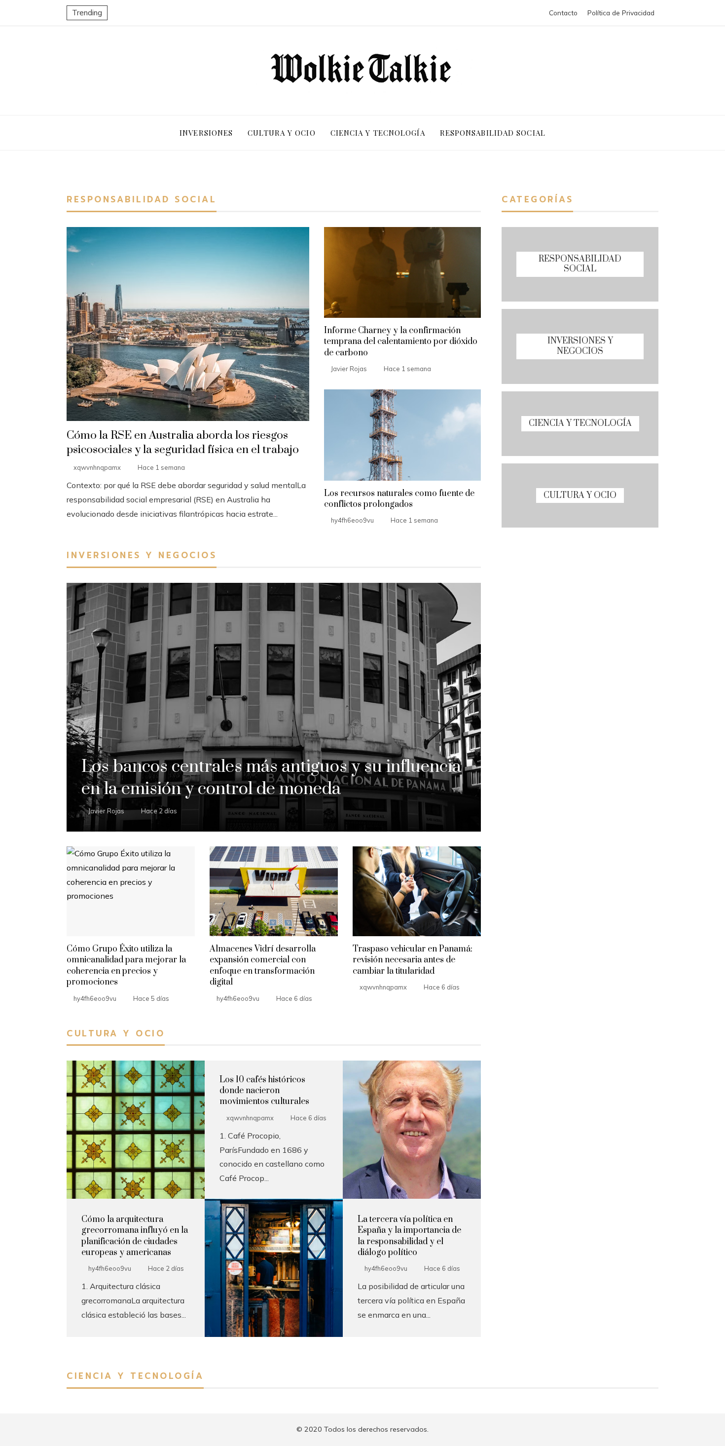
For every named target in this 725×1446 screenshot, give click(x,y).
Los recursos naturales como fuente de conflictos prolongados (399, 499)
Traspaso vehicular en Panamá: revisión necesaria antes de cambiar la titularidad (412, 960)
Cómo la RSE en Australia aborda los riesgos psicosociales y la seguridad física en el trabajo (183, 442)
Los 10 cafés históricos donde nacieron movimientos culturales (264, 1090)
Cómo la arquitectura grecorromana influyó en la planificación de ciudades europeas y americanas (134, 1236)
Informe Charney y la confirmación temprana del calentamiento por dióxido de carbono (400, 341)
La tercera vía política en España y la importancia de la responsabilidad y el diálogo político (409, 1236)
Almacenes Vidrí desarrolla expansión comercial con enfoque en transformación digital (263, 966)
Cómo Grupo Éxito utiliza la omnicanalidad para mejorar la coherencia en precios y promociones (126, 966)
